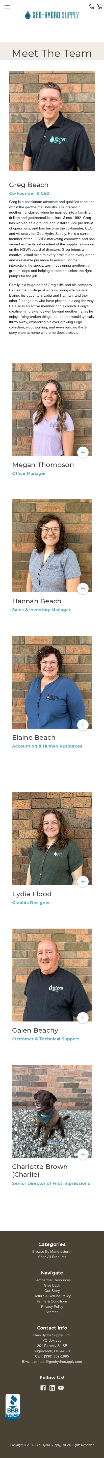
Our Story (52, 1291)
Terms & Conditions (52, 1301)
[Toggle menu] (7, 7)
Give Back (52, 1285)
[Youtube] (61, 1388)
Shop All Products (52, 1257)
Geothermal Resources (52, 1280)
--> (52, 16)
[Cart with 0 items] (100, 6)
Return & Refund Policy (52, 1296)
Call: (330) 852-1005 (52, 1356)
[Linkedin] (52, 1388)
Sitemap (52, 1312)
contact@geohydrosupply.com (58, 1362)
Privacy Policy (52, 1306)
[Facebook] (43, 1388)
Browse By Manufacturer (52, 1251)
